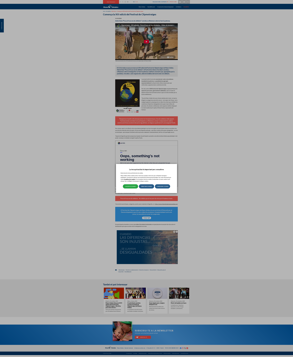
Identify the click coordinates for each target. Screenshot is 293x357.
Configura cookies (162, 186)
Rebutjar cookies (146, 186)
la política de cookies (129, 179)
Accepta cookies (130, 186)
